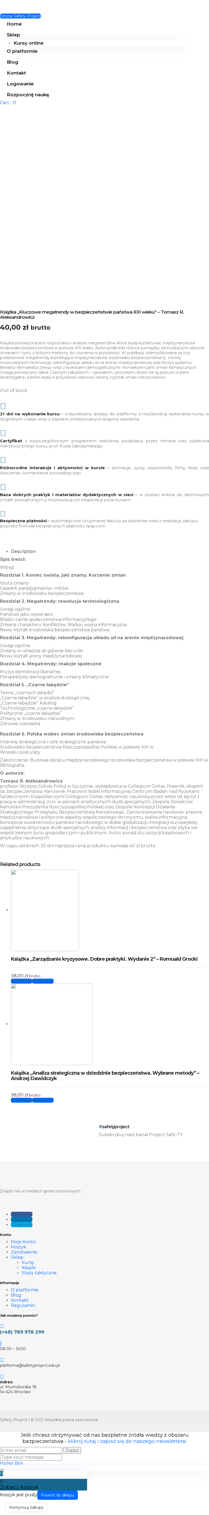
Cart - (8, 102)
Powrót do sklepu (57, 1495)
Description (23, 551)
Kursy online (29, 43)
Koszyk (18, 1247)
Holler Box (11, 1463)
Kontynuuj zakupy (26, 1507)
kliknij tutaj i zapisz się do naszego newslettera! (127, 1441)
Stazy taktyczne (39, 1272)
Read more (43, 981)
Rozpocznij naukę (28, 94)
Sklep (13, 35)
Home (14, 24)
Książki (29, 1267)
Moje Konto (23, 1241)
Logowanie (20, 83)
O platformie (22, 51)
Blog (12, 62)
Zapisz (72, 1450)
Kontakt (16, 73)
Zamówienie (24, 1252)
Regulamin (23, 1305)
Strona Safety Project (20, 16)
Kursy (28, 1262)
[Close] (2, 1470)
